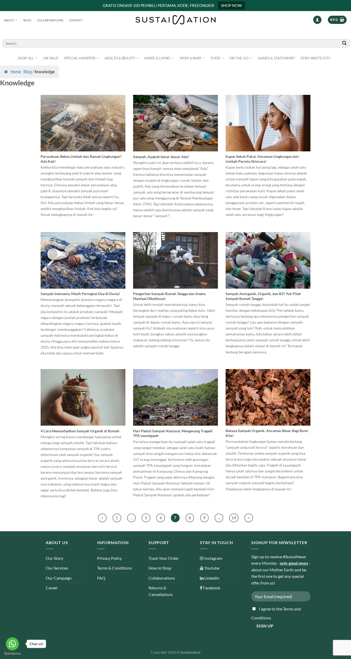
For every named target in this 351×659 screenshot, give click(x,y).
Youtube (211, 567)
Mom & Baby (191, 58)
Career (52, 587)
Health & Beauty (120, 58)
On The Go (238, 58)
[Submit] (344, 43)
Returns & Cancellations (161, 591)
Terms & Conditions (114, 567)
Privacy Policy (109, 558)
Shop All (26, 58)
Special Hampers (79, 58)
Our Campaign (59, 577)
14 (234, 517)
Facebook (211, 587)
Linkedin (211, 577)
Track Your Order (164, 558)
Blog (27, 20)
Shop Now (231, 5)
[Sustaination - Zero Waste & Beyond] (175, 20)
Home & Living (157, 58)
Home (15, 71)
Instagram (213, 558)
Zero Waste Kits (315, 58)
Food (215, 58)
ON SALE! (51, 58)
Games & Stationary (276, 58)
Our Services (57, 567)
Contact (76, 20)
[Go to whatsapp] (12, 643)
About (9, 20)
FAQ (101, 577)
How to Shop (160, 567)
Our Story (54, 558)
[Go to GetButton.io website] (12, 653)
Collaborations (50, 20)
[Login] (317, 20)
